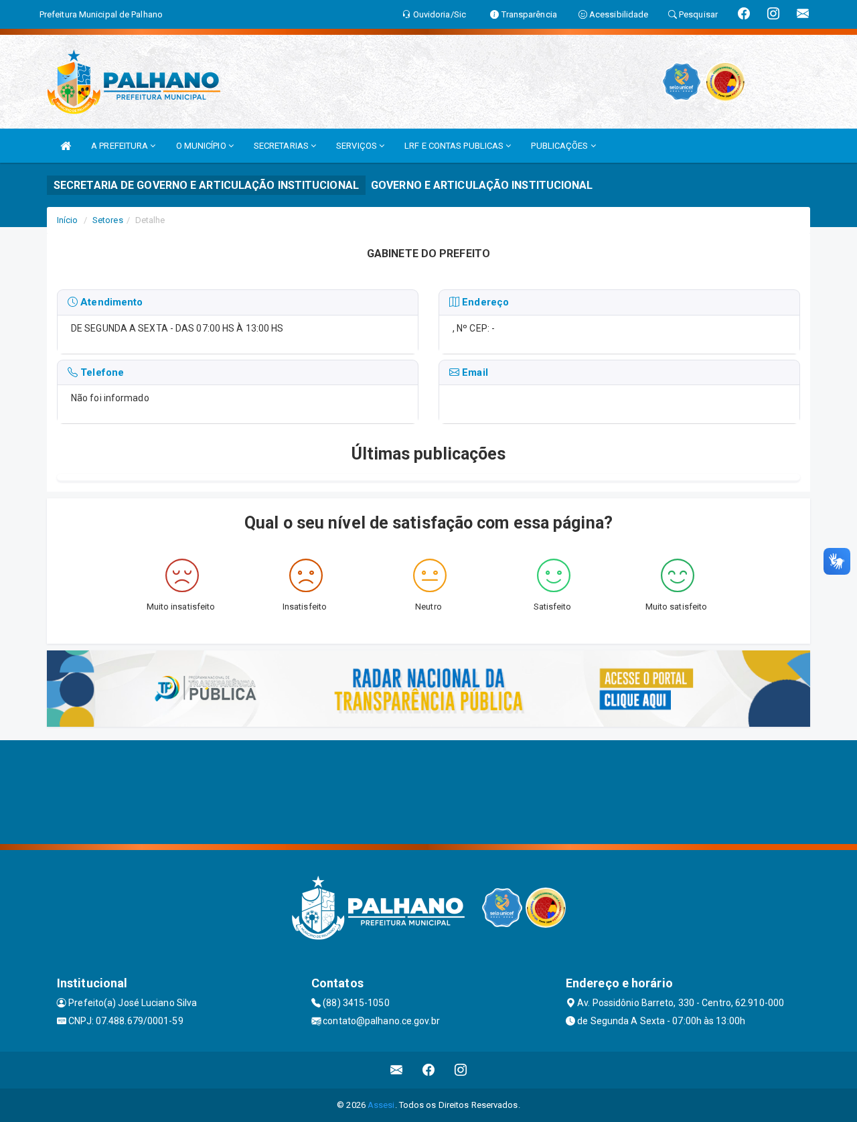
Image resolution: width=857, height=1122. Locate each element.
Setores (107, 220)
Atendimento (110, 302)
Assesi (381, 1105)
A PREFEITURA (120, 146)
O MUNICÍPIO (202, 146)
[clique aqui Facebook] (429, 1070)
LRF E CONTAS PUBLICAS (454, 146)
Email (473, 372)
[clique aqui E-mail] (396, 1070)
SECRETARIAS (282, 146)
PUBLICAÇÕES (560, 146)
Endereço (484, 302)
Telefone (101, 372)
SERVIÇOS (357, 146)
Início (67, 220)
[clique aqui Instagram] (461, 1070)
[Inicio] (66, 146)
